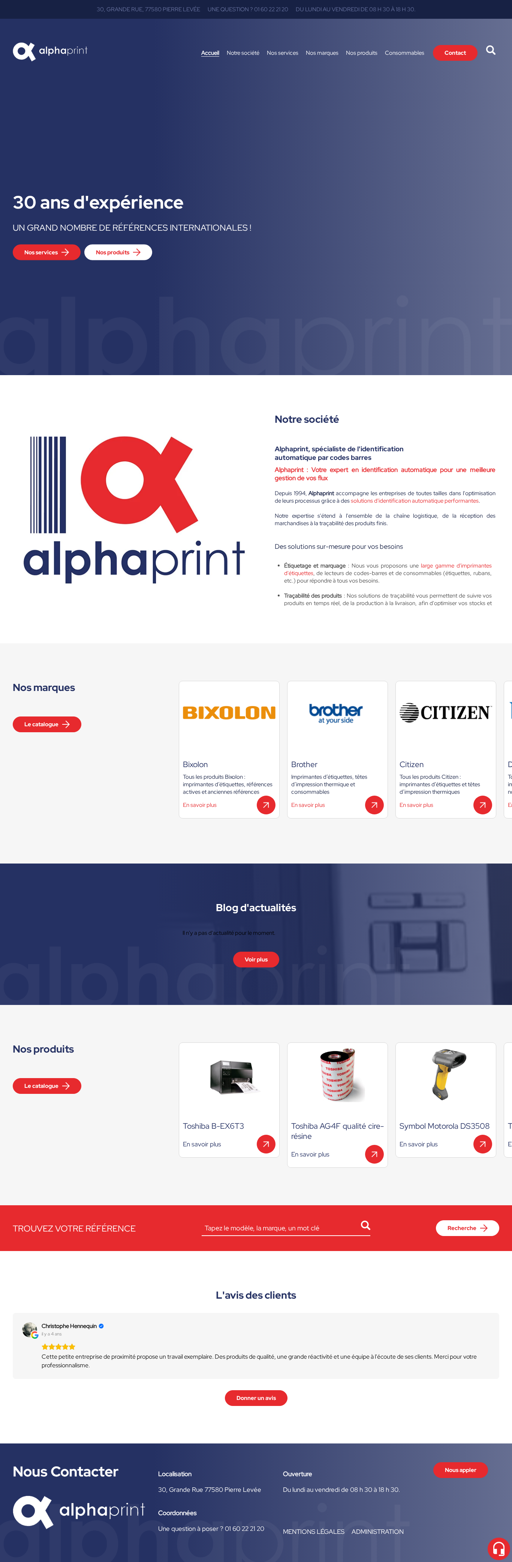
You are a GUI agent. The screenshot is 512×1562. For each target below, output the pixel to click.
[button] (13, 1346)
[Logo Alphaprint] (50, 52)
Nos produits (361, 53)
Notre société (243, 53)
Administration (378, 1531)
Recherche (462, 1228)
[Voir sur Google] (29, 1329)
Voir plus (256, 959)
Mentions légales (313, 1531)
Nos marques (322, 53)
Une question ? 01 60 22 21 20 (248, 9)
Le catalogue (41, 724)
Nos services (282, 53)
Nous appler (460, 1470)
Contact (455, 53)
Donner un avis (256, 1398)
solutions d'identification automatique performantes (415, 501)
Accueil (210, 53)
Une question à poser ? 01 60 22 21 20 (211, 1528)
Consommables (404, 53)
